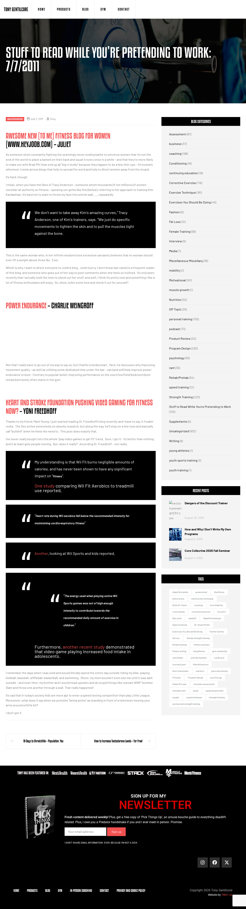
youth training (178, 470)
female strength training (198, 638)
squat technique (194, 697)
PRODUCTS (64, 9)
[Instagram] (203, 862)
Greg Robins (199, 651)
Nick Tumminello (180, 671)
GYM (103, 9)
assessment (201, 592)
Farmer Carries (216, 631)
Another (41, 553)
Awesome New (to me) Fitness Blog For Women (58, 135)
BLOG (85, 9)
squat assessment (214, 690)
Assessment (177, 134)
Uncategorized (15, 119)
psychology (176, 358)
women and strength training (186, 703)
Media (173, 251)
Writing (174, 441)
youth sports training (183, 460)
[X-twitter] (227, 862)
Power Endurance (26, 305)
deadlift (192, 618)
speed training (179, 387)
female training (179, 644)
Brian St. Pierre (179, 605)
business (175, 144)
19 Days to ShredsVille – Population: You (43, 741)
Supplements (178, 421)
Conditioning (178, 163)
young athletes (179, 450)
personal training (180, 319)
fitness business (202, 644)
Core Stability (216, 605)
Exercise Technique (182, 192)
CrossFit (221, 611)
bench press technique (202, 598)
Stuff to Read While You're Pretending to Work (200, 406)
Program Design (180, 348)
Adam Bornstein (180, 592)
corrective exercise (201, 611)
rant (172, 368)
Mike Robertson (200, 664)
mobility (174, 270)
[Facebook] (215, 862)
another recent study (84, 647)
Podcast (176, 677)
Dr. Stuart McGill (202, 624)
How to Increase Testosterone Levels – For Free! (118, 741)
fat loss (176, 638)
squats (175, 697)
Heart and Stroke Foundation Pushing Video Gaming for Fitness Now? (79, 406)
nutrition (200, 671)
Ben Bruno (219, 592)
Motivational (177, 280)
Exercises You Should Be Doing (190, 202)
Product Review (179, 338)
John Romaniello (198, 657)
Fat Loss (174, 221)
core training (178, 611)
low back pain (179, 664)
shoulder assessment (204, 684)
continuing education (183, 173)
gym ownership (219, 651)
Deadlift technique (212, 618)
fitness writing (179, 651)
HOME (41, 9)
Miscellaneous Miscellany (186, 261)
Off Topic (175, 309)
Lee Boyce (219, 657)
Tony (53, 118)
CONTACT (124, 9)
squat (195, 690)
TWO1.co (226, 894)
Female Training (179, 231)
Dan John (176, 618)
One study (45, 485)
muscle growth (179, 290)
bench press (178, 598)
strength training (217, 697)
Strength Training (181, 397)
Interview (175, 241)
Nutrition (175, 299)
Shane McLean (179, 684)
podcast (174, 329)
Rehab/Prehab (179, 377)
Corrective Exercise (182, 183)
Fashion (174, 212)
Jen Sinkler (177, 657)
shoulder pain (179, 690)
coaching (175, 153)
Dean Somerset (179, 624)
